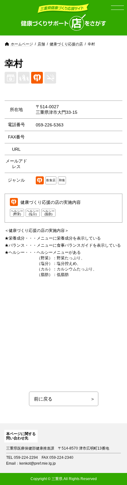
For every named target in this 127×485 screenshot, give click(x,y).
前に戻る (43, 398)
